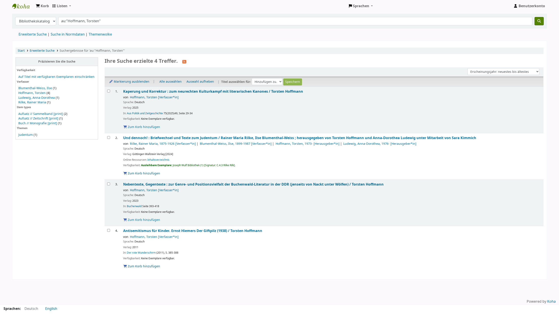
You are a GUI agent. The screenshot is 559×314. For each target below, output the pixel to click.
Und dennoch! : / (299, 138)
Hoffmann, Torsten (32, 93)
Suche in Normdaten (68, 34)
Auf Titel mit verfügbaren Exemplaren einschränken (56, 77)
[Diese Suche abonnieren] (184, 61)
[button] (42, 6)
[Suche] (539, 21)
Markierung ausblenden (131, 81)
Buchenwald (134, 206)
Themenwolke (100, 34)
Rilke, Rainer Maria (32, 102)
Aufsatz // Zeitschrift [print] (38, 118)
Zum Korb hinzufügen (143, 127)
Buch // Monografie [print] (37, 123)
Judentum (25, 135)
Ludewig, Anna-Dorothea (36, 98)
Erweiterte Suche (33, 34)
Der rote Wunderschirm (141, 253)
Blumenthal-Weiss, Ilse (35, 88)
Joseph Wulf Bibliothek (23, 6)
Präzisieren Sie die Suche (56, 61)
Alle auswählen (170, 81)
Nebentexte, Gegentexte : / (253, 184)
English (51, 308)
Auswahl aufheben (200, 81)
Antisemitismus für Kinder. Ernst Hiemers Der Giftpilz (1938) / (192, 231)
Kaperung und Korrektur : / (213, 91)
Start (21, 50)
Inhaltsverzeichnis (158, 160)
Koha (551, 301)
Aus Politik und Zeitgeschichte (145, 113)
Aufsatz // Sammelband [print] (40, 114)
